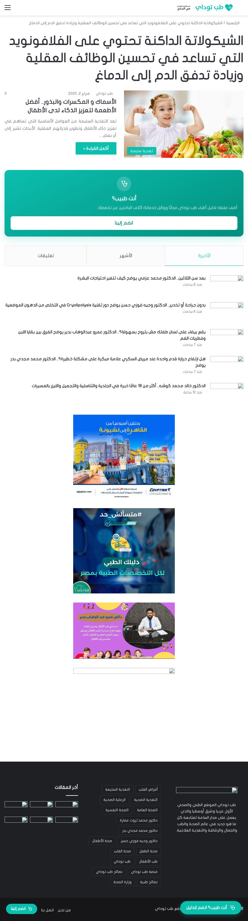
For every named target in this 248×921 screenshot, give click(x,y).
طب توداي (104, 93)
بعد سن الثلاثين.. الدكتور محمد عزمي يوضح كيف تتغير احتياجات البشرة (141, 278)
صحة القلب (122, 851)
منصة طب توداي (144, 872)
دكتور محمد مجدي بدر (140, 830)
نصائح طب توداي (109, 872)
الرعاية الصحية (114, 800)
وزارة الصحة (122, 882)
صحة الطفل (148, 851)
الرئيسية (233, 23)
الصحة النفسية (117, 810)
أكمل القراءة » (96, 148)
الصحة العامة (147, 810)
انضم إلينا (124, 222)
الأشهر (126, 255)
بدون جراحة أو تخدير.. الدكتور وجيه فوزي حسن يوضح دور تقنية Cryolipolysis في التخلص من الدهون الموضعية (105, 305)
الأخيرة (204, 255)
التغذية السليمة (117, 789)
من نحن (64, 910)
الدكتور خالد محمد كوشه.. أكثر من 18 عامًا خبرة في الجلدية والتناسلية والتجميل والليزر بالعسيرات (119, 386)
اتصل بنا (47, 910)
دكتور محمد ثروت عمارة (139, 820)
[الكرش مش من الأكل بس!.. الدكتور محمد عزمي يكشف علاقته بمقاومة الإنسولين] (16, 823)
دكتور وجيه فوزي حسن (139, 841)
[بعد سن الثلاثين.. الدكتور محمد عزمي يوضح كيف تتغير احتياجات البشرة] (226, 286)
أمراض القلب (148, 789)
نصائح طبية (149, 882)
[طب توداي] (204, 7)
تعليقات (46, 255)
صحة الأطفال (102, 841)
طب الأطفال (148, 861)
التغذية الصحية (146, 800)
